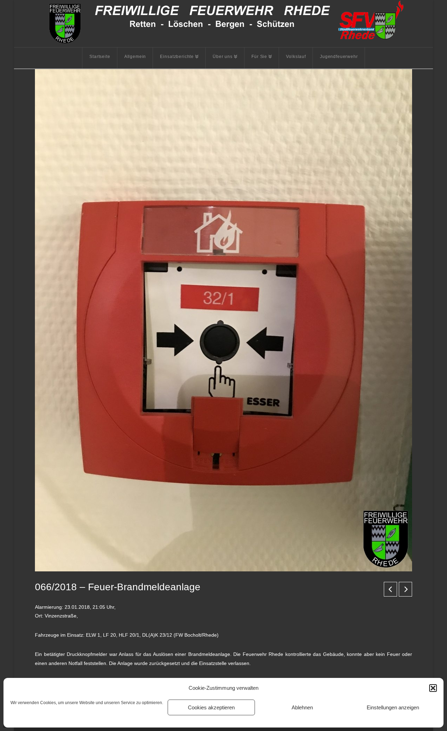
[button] (433, 688)
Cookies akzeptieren (211, 707)
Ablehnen (302, 707)
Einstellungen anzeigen (393, 707)
